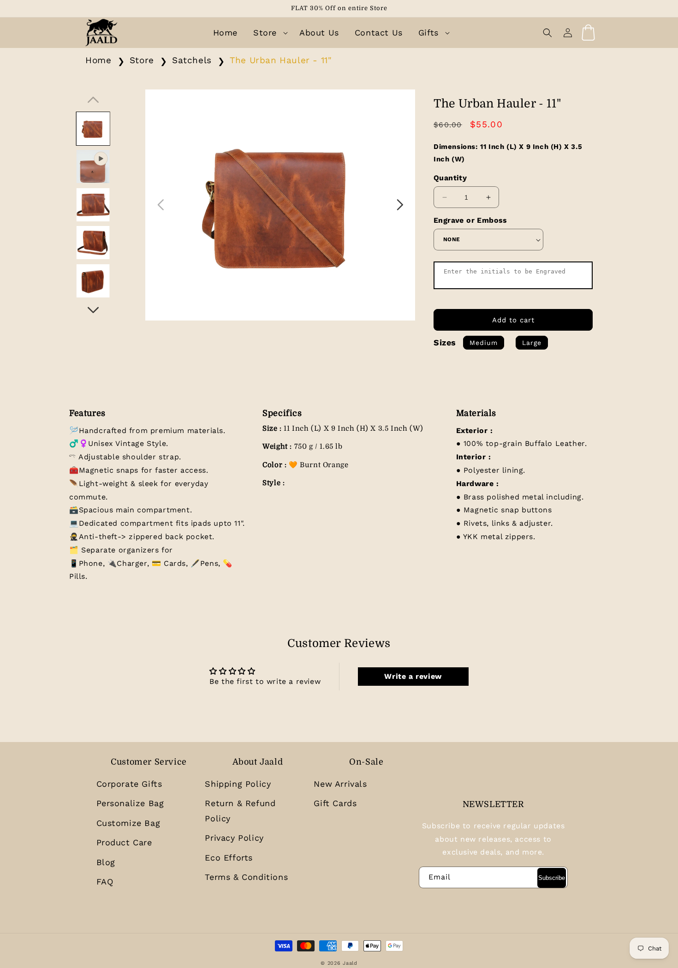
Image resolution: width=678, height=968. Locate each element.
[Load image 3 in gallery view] (92, 242)
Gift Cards (335, 803)
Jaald (350, 963)
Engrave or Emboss (470, 220)
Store (142, 60)
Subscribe (551, 877)
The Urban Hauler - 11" (281, 60)
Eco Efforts (229, 857)
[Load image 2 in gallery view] (92, 204)
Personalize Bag (130, 803)
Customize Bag (128, 823)
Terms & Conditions (246, 877)
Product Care (124, 842)
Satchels (192, 60)
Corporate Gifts (129, 784)
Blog (105, 862)
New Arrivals (340, 784)
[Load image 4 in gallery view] (92, 280)
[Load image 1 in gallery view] (92, 128)
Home (98, 60)
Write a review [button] (412, 676)
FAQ (104, 881)
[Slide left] (93, 99)
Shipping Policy (238, 784)
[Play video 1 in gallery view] (92, 166)
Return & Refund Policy (240, 810)
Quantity (450, 177)
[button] (268, 32)
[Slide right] (93, 310)
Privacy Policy (234, 838)
